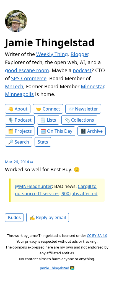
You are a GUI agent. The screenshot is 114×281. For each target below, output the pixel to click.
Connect (51, 109)
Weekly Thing (52, 54)
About (21, 109)
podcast (82, 70)
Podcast (23, 120)
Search (22, 142)
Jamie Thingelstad (50, 42)
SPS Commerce (28, 78)
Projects (23, 131)
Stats (43, 142)
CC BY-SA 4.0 (97, 235)
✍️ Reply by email (47, 217)
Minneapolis (19, 94)
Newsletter (86, 109)
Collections (82, 120)
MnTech (14, 86)
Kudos (14, 217)
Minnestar (92, 86)
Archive (95, 131)
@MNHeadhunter (33, 186)
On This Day (59, 131)
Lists (51, 120)
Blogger (79, 54)
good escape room (27, 70)
